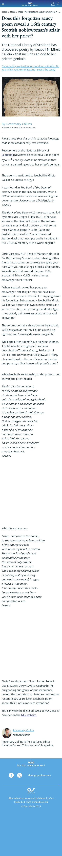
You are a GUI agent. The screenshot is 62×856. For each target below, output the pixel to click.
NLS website (28, 715)
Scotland (7, 155)
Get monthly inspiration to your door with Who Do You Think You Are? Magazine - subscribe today (30, 67)
